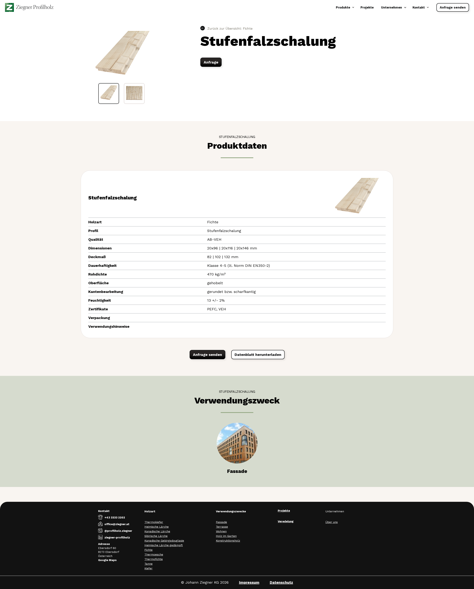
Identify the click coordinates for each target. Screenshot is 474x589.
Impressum (249, 582)
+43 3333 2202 (114, 517)
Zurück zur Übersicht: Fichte (229, 28)
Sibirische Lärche (156, 536)
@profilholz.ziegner (118, 531)
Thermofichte (153, 559)
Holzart (149, 511)
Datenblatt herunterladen (258, 354)
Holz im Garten (226, 536)
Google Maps (107, 560)
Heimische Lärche (156, 526)
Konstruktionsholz (228, 540)
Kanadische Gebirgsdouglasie (164, 540)
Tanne (148, 563)
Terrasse (222, 526)
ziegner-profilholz (117, 537)
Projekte (367, 7)
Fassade (221, 522)
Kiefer (148, 568)
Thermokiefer (153, 522)
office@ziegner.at (116, 524)
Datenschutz (281, 582)
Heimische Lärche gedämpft (163, 545)
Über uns (331, 522)
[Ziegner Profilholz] (29, 7)
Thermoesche (153, 554)
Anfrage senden (453, 7)
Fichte (148, 550)
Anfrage (211, 62)
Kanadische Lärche (157, 531)
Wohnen (221, 531)
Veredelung (285, 521)
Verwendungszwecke (231, 511)
